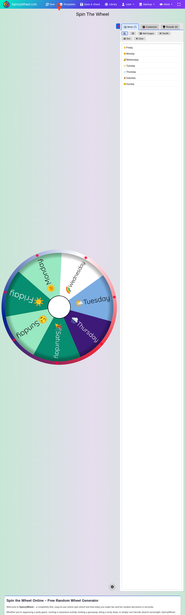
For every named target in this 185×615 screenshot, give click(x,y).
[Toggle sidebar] (118, 26)
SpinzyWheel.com (24, 4)
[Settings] (112, 587)
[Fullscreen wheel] (179, 4)
